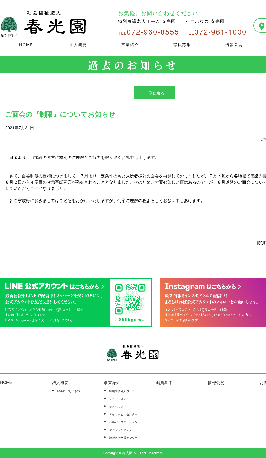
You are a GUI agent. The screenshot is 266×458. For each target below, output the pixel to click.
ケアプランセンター (122, 430)
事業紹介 (130, 44)
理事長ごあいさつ (68, 391)
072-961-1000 (216, 31)
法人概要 (78, 44)
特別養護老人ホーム (122, 391)
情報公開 (234, 44)
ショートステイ (119, 398)
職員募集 (182, 44)
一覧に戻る (154, 93)
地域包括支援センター (123, 437)
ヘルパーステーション (123, 422)
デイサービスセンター (123, 414)
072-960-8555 (148, 31)
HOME (26, 44)
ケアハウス (116, 406)
